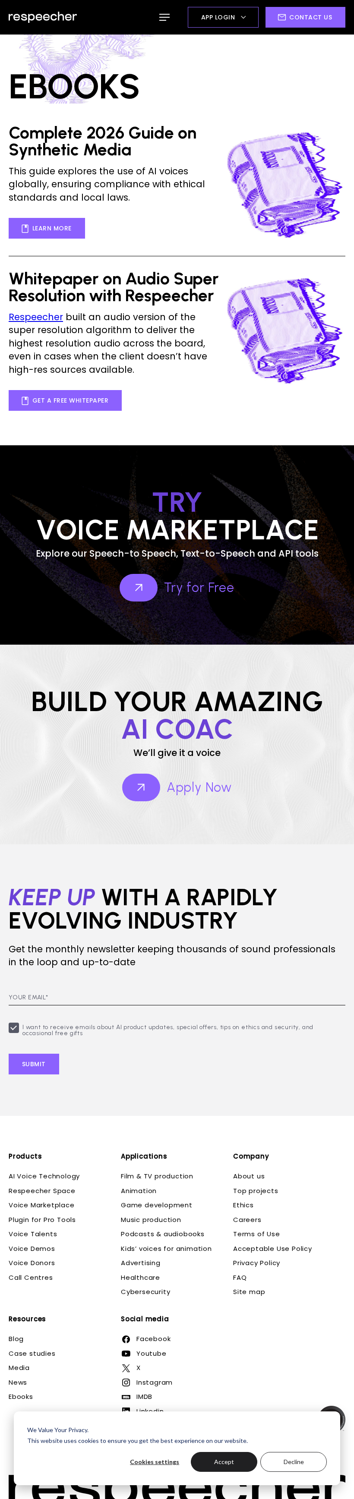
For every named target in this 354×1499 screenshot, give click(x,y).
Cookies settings (154, 1461)
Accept (224, 1461)
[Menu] (164, 17)
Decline (294, 1461)
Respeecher (36, 317)
